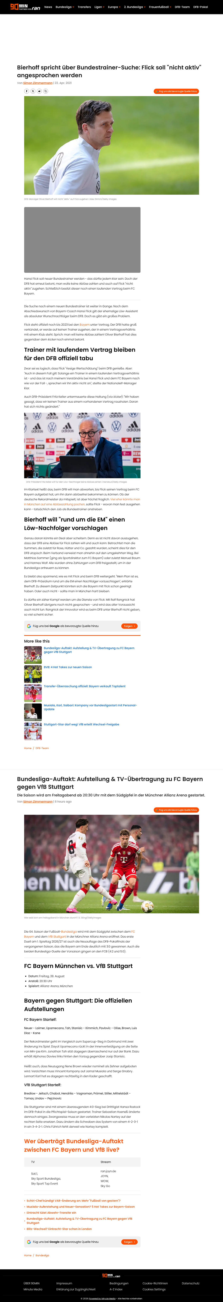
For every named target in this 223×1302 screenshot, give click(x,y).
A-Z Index (116, 1289)
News (48, 7)
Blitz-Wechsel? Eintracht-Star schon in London (59, 1229)
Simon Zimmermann (38, 83)
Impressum (64, 1283)
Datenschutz (190, 1283)
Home (28, 748)
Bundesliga (69, 932)
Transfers (84, 7)
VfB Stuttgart (57, 937)
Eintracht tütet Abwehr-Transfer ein (51, 1213)
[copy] (45, 91)
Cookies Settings (154, 1289)
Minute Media (33, 1289)
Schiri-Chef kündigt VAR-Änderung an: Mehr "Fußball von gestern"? (74, 1201)
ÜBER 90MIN (31, 1283)
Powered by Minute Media (102, 1298)
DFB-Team (182, 7)
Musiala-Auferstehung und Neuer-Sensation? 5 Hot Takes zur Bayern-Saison (81, 1207)
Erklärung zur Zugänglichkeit (76, 1289)
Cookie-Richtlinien (155, 1283)
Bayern (85, 325)
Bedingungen (119, 1283)
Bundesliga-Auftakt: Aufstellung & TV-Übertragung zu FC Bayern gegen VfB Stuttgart (79, 1221)
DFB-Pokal (200, 7)
